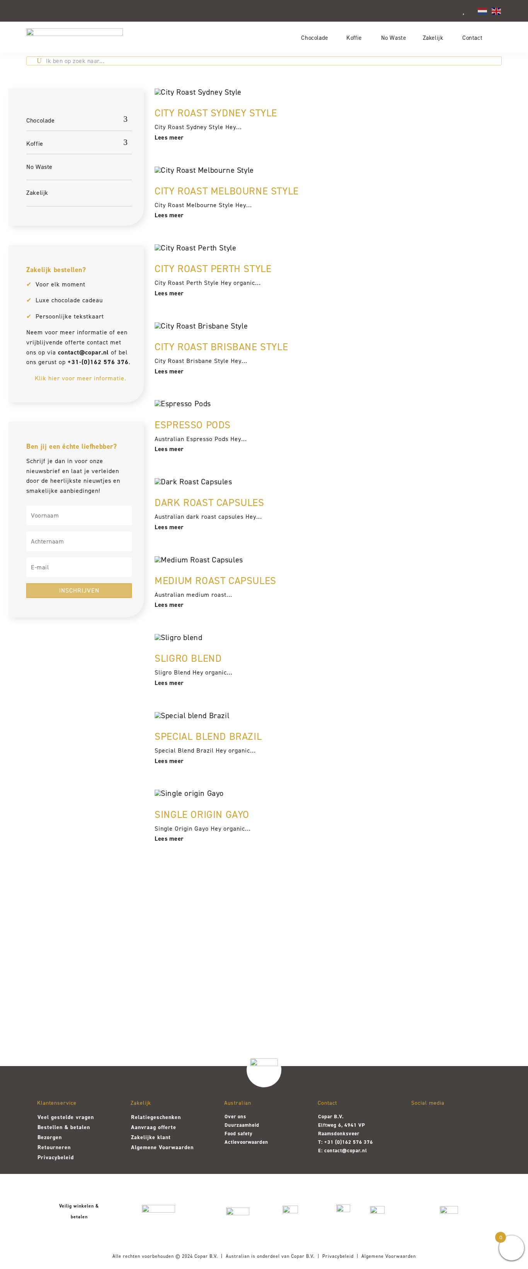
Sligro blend (188, 658)
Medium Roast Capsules (215, 580)
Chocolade (314, 38)
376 (367, 1142)
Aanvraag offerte (153, 1127)
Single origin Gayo (202, 814)
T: (321, 1142)
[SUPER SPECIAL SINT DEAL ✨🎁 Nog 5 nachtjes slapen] (457, 981)
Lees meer (169, 137)
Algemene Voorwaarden (162, 1147)
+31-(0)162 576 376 (98, 362)
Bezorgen (49, 1137)
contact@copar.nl (83, 352)
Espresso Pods (193, 424)
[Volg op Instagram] (419, 1120)
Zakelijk (433, 38)
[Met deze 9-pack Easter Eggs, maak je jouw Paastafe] (167, 973)
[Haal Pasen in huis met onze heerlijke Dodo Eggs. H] (264, 973)
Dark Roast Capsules (209, 502)
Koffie (354, 38)
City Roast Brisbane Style (221, 346)
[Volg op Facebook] (439, 1120)
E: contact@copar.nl (342, 1150)
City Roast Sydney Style (216, 112)
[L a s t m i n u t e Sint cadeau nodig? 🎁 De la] (360, 981)
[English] (497, 10)
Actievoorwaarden (246, 1142)
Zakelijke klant (151, 1137)
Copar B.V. (206, 1256)
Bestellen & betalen (63, 1127)
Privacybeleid (55, 1157)
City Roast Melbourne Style (227, 191)
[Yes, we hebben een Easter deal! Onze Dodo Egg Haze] (70, 977)
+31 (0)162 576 (343, 1142)
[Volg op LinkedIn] (459, 1120)
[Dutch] (483, 10)
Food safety (238, 1133)
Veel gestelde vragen (65, 1117)
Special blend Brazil (208, 736)
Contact (472, 38)
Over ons (235, 1116)
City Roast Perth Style (213, 268)
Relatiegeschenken (156, 1117)
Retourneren (54, 1147)
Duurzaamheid (242, 1125)
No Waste (393, 38)
